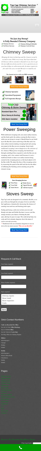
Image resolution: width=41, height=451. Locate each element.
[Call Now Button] (20, 447)
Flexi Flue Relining (6, 390)
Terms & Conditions (6, 394)
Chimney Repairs (5, 378)
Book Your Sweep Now (19, 124)
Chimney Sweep (5, 383)
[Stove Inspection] (13, 300)
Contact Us (4, 392)
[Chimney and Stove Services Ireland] (20, 10)
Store (2, 408)
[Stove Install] (13, 298)
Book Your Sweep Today (19, 86)
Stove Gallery (5, 401)
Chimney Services (6, 376)
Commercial (4, 404)
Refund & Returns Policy (8, 397)
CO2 (2, 406)
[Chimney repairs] (13, 296)
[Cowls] (13, 303)
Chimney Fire (5, 385)
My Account (4, 411)
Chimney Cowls (5, 381)
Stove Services (5, 399)
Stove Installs (4, 388)
